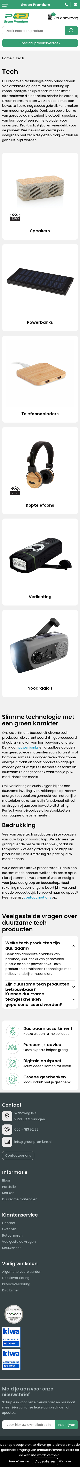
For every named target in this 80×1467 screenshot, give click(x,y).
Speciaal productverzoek (40, 43)
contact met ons (38, 897)
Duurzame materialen (19, 1199)
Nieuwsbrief (11, 1248)
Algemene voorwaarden (21, 1271)
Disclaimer (10, 1290)
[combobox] (33, 30)
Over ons (9, 1229)
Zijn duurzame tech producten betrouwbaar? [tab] (37, 986)
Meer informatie (19, 1461)
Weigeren (65, 1461)
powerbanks (28, 747)
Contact (9, 1223)
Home (7, 58)
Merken (8, 1193)
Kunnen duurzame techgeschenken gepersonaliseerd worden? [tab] (33, 999)
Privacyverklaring (16, 1284)
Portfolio (9, 1186)
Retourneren (12, 1235)
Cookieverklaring (15, 1277)
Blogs (6, 1180)
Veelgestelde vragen (19, 1241)
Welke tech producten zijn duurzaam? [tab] (32, 945)
